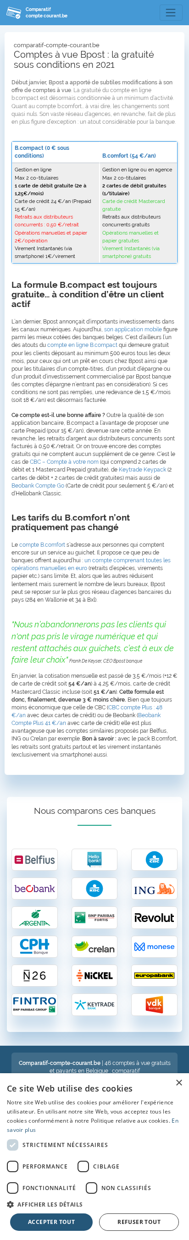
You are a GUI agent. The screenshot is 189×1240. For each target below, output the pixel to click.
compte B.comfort (42, 545)
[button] (94, 1204)
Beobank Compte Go (37, 486)
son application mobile (133, 329)
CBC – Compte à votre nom (64, 462)
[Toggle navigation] (171, 13)
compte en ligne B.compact (82, 345)
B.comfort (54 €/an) (129, 156)
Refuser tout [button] (139, 1222)
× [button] (178, 1083)
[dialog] (94, 1156)
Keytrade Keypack (142, 469)
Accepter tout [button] (51, 1222)
